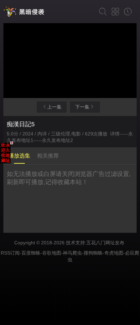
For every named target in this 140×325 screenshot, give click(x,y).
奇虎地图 (113, 253)
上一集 (54, 107)
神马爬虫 (72, 253)
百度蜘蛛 (30, 253)
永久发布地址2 (57, 140)
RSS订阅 (10, 253)
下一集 (82, 107)
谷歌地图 (51, 253)
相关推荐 (48, 156)
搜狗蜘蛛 (93, 253)
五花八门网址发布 (105, 242)
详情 (115, 133)
